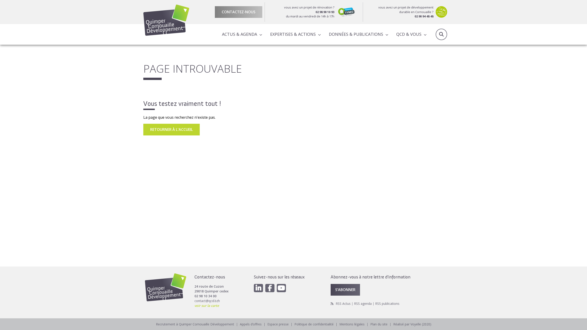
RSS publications (387, 303)
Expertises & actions (293, 34)
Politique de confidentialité (314, 324)
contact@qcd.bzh (207, 301)
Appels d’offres (251, 324)
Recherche (441, 34)
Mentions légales (352, 324)
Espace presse (278, 324)
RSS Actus (343, 303)
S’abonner (345, 289)
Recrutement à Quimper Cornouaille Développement (195, 324)
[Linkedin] (258, 288)
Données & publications (356, 34)
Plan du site (379, 324)
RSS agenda (363, 303)
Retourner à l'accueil (171, 129)
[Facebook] (269, 288)
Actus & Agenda (239, 34)
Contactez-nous (238, 11)
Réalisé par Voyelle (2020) (412, 324)
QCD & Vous (408, 34)
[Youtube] (281, 288)
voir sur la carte (206, 305)
